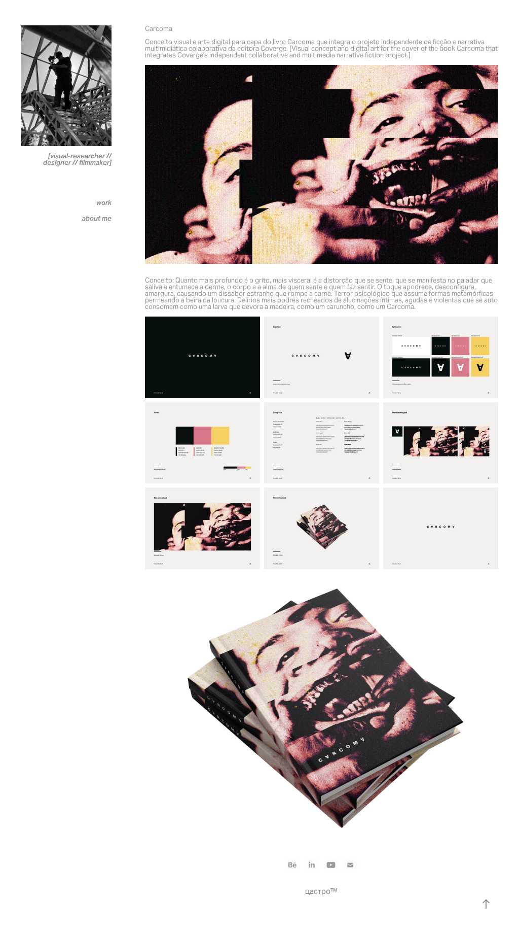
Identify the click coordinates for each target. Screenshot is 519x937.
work (104, 202)
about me (97, 218)
